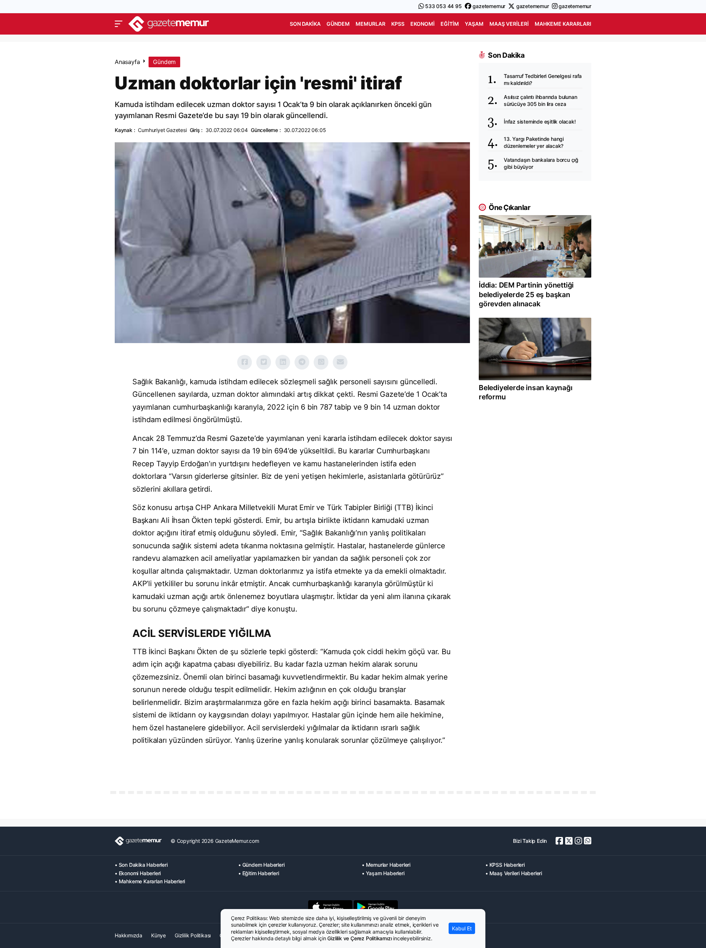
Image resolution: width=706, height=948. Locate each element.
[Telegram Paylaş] (302, 362)
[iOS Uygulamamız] (330, 907)
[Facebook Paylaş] (244, 362)
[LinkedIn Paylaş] (282, 362)
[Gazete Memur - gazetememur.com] (168, 23)
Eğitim (450, 24)
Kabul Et (462, 928)
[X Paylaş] (263, 362)
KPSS (397, 24)
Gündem (338, 24)
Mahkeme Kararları (563, 24)
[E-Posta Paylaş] (340, 362)
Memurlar (370, 24)
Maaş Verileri (509, 24)
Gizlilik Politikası (193, 935)
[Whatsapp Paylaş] (321, 362)
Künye (158, 935)
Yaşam (474, 24)
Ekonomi (422, 24)
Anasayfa (127, 61)
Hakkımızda (128, 935)
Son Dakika (305, 24)
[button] (118, 23)
